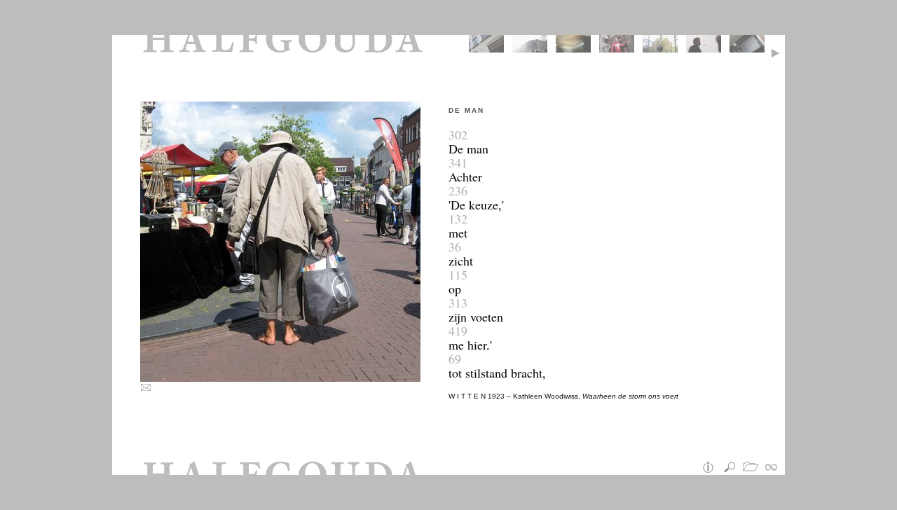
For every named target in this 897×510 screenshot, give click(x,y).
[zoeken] (732, 468)
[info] (711, 468)
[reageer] (147, 389)
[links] (774, 468)
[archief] (753, 468)
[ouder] (778, 51)
